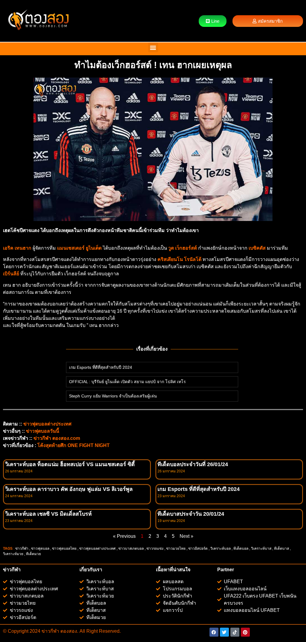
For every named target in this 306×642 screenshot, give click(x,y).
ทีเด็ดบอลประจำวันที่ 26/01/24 (192, 464)
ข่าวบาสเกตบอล (131, 548)
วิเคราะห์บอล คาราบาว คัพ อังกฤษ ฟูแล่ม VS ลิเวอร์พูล (69, 489)
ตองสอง (68, 631)
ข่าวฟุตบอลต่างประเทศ (97, 548)
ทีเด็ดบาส (281, 548)
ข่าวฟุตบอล (40, 548)
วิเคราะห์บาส (261, 548)
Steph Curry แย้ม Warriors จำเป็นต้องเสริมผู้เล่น (113, 396)
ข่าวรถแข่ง (154, 548)
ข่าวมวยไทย (176, 548)
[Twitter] (224, 632)
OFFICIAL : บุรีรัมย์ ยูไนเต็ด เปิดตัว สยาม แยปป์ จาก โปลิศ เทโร (127, 381)
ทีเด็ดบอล (240, 548)
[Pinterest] (245, 632)
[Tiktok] (234, 632)
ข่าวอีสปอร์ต (198, 548)
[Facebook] (213, 632)
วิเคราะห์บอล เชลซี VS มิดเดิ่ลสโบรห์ (48, 514)
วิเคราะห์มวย (13, 554)
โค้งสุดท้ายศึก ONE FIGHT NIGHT (73, 445)
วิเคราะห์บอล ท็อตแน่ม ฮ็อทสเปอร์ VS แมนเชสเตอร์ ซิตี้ (70, 464)
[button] (153, 47)
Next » (186, 536)
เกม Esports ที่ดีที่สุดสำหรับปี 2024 (100, 367)
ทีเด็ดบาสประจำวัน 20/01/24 (190, 514)
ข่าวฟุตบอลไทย (64, 548)
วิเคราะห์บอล (220, 548)
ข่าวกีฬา (21, 548)
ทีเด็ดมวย (34, 554)
